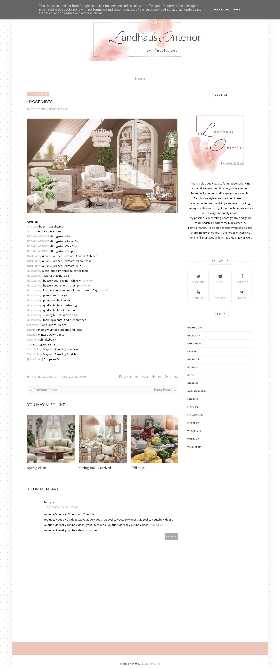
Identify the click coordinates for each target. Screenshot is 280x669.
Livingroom (78, 376)
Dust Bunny (34, 256)
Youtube (198, 298)
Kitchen (192, 407)
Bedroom (193, 335)
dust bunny (34, 271)
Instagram (198, 282)
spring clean (36, 468)
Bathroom (194, 327)
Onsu (31, 339)
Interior (63, 376)
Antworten (171, 536)
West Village (34, 349)
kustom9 (86, 280)
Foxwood (33, 325)
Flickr (220, 282)
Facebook (242, 282)
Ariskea (32, 226)
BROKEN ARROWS (38, 236)
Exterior (193, 359)
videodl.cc (156, 525)
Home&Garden (38, 94)
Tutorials (194, 431)
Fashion (192, 367)
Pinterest (220, 298)
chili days (138, 468)
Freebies (192, 383)
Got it (237, 9)
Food (191, 375)
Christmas (194, 343)
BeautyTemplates (150, 663)
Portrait (193, 423)
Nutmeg (32, 330)
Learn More (220, 9)
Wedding (193, 439)
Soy (29, 344)
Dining (191, 351)
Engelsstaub (39, 109)
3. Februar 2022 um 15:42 (61, 507)
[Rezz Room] (35, 359)
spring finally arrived (95, 468)
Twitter (242, 298)
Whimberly (194, 447)
